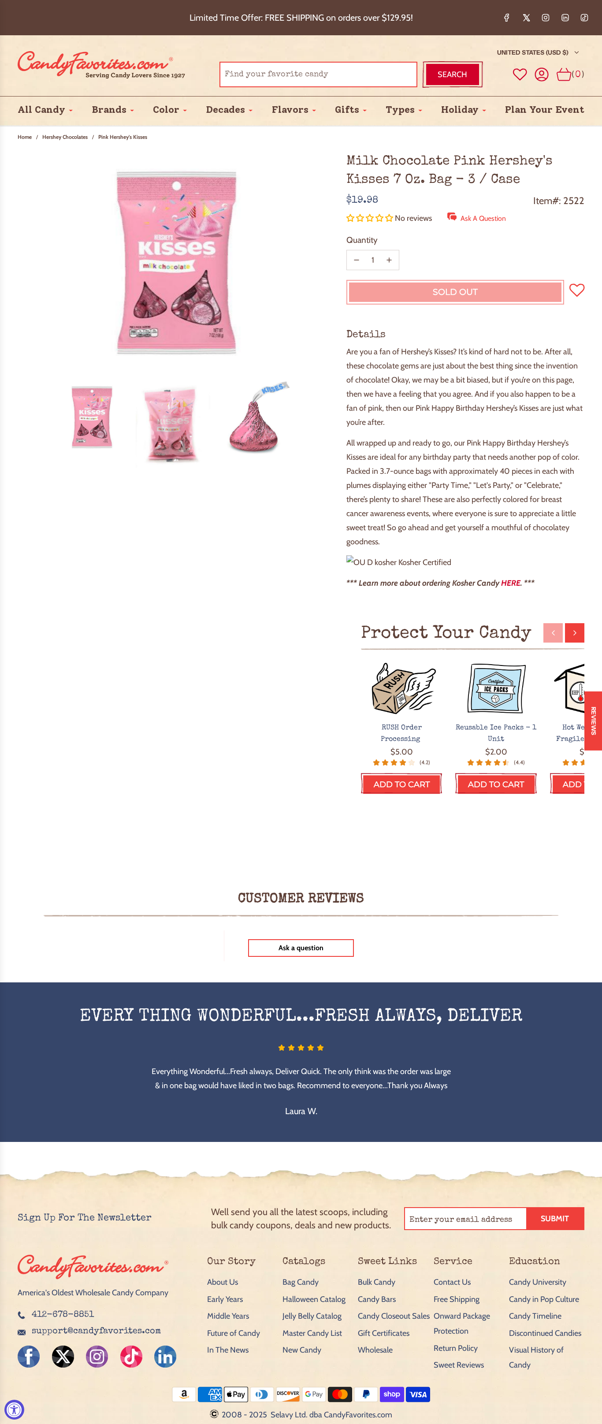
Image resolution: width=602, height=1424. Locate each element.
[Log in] (542, 75)
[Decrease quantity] (356, 260)
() (578, 74)
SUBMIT (555, 1218)
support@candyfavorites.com (96, 1331)
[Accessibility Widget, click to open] (14, 1410)
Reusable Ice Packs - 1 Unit (496, 734)
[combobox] (318, 74)
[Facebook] (507, 17)
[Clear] (388, 74)
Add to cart (402, 784)
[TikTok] (584, 17)
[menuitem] (41, 110)
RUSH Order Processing (401, 734)
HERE (510, 583)
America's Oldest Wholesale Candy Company (93, 1293)
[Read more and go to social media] (29, 1357)
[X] (526, 17)
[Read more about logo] (93, 1280)
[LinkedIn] (565, 17)
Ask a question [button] (301, 948)
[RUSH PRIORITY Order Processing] (401, 689)
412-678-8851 (63, 1315)
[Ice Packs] (496, 689)
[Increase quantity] (389, 260)
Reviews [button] (594, 720)
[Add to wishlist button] (520, 74)
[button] (370, 218)
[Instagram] (545, 17)
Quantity (362, 240)
